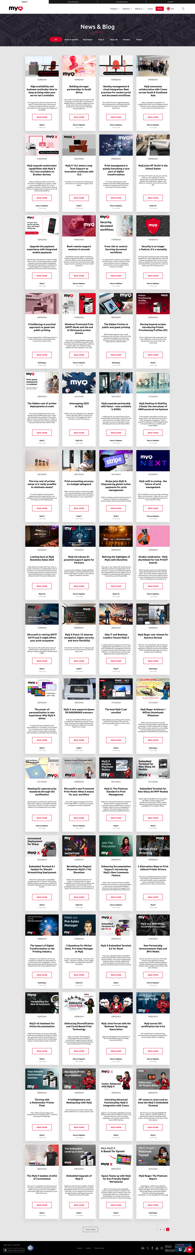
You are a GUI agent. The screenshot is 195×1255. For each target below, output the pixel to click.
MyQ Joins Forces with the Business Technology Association (116, 1026)
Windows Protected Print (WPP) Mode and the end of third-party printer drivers (79, 329)
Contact (171, 2)
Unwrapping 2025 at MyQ (79, 405)
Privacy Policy (99, 1248)
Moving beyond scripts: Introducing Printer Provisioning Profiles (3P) (153, 327)
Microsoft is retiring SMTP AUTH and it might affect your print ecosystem (42, 637)
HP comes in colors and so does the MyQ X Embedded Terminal (153, 1102)
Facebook (152, 1248)
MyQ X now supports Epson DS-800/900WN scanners (79, 711)
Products (113, 8)
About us (138, 8)
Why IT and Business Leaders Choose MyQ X (116, 636)
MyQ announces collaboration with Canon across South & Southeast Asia (153, 91)
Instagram (161, 1248)
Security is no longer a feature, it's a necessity (153, 248)
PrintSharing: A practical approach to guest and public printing (42, 327)
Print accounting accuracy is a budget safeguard (79, 483)
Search (183, 8)
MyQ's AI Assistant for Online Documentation (42, 1025)
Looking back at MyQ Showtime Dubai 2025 (42, 558)
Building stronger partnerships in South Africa (79, 89)
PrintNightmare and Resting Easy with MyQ (79, 1101)
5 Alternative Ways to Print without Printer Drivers (153, 868)
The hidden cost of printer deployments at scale (42, 405)
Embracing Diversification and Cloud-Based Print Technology (79, 1026)
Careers (79, 1248)
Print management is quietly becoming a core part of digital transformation (116, 170)
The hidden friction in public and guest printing (116, 326)
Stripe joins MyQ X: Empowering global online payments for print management (116, 486)
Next (167, 1229)
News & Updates (71, 39)
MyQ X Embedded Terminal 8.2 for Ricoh (116, 947)
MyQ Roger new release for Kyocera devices (153, 636)
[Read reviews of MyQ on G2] (183, 1248)
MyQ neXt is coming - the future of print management (153, 484)
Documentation (122, 2)
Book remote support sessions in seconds (79, 248)
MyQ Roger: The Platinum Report (153, 1177)
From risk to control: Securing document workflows (116, 249)
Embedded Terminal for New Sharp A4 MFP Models (153, 790)
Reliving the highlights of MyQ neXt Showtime (116, 558)
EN (172, 8)
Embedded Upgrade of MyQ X (79, 1177)
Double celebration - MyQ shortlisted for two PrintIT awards (153, 559)
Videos (139, 39)
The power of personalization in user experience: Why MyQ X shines (42, 714)
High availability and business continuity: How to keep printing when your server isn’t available (42, 91)
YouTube (157, 1248)
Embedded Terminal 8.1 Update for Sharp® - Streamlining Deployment (42, 869)
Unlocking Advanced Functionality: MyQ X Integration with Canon (116, 1102)
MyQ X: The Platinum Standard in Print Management (116, 791)
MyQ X (101, 39)
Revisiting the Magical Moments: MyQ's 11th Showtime (79, 869)
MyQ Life (114, 39)
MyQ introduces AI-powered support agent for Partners (79, 559)
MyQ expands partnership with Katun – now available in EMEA (116, 406)
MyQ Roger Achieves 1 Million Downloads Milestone (153, 712)
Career (150, 8)
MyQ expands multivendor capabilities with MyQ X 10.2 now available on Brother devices (42, 170)
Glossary (126, 39)
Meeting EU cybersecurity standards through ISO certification (42, 791)
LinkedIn (142, 1248)
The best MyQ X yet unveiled (116, 711)
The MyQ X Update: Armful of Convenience (42, 1177)
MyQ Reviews (171, 1248)
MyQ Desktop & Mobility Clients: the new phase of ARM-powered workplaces (153, 406)
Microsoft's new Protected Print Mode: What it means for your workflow (79, 791)
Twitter (147, 1248)
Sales (159, 9)
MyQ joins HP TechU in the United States (153, 167)
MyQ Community (73, 2)
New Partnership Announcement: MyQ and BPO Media (153, 948)
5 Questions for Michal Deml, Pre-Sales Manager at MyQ (79, 948)
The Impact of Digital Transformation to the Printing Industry (42, 948)
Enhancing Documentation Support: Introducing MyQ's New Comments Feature (116, 871)
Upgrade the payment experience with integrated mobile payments (42, 249)
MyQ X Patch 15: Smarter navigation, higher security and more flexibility (79, 637)
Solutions (126, 8)
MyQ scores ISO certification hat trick (153, 1025)
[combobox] (172, 8)
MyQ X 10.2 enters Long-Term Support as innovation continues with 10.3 (79, 170)
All (56, 39)
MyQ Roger (87, 39)
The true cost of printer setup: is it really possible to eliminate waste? (42, 484)
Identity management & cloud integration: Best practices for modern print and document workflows (116, 91)
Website (24, 2)
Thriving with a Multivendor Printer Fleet (42, 1102)
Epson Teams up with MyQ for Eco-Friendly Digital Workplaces (116, 1178)
